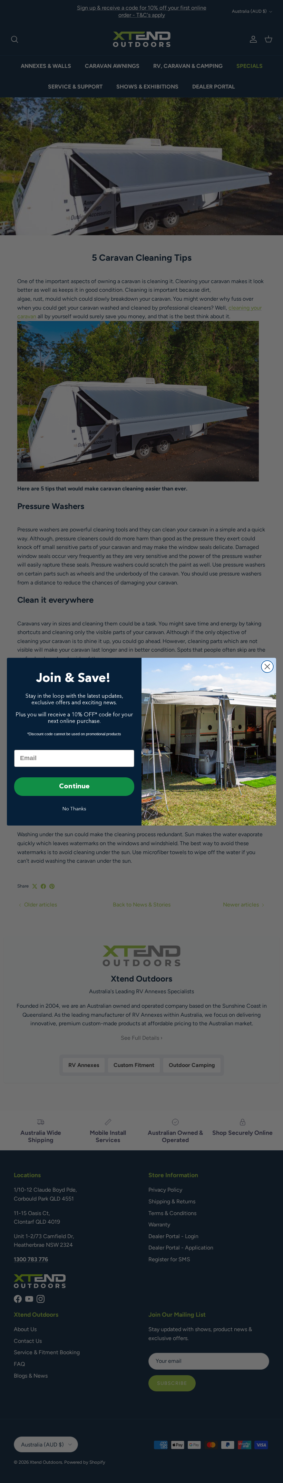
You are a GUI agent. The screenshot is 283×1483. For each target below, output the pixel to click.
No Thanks (74, 809)
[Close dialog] (267, 667)
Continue (74, 786)
